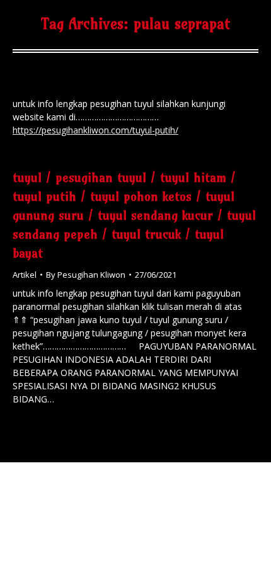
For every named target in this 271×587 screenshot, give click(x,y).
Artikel (25, 274)
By (85, 274)
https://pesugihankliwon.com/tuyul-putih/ (95, 130)
